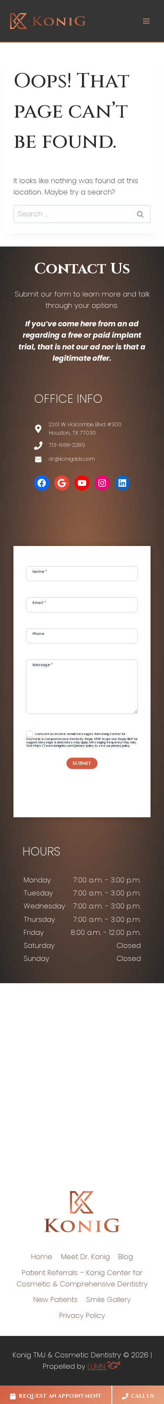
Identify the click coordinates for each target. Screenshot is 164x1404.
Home (41, 1257)
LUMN (97, 1366)
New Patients (55, 1299)
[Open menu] (146, 20)
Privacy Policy (82, 1315)
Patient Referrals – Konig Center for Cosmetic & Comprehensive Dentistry (82, 1278)
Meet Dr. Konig (85, 1257)
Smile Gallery (108, 1299)
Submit (82, 763)
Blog (125, 1257)
